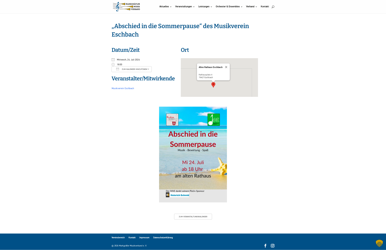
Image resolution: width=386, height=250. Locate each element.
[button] (213, 85)
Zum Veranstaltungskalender (193, 217)
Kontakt (265, 7)
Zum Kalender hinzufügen (134, 69)
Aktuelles (164, 7)
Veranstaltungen (183, 7)
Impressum (144, 238)
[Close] (226, 67)
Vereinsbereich (118, 238)
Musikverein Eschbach (123, 88)
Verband (250, 7)
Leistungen (203, 7)
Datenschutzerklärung (163, 238)
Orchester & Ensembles (228, 7)
